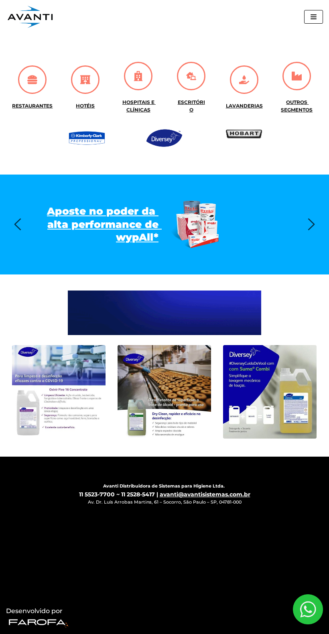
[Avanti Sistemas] (30, 17)
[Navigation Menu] (313, 17)
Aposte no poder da (102, 211)
